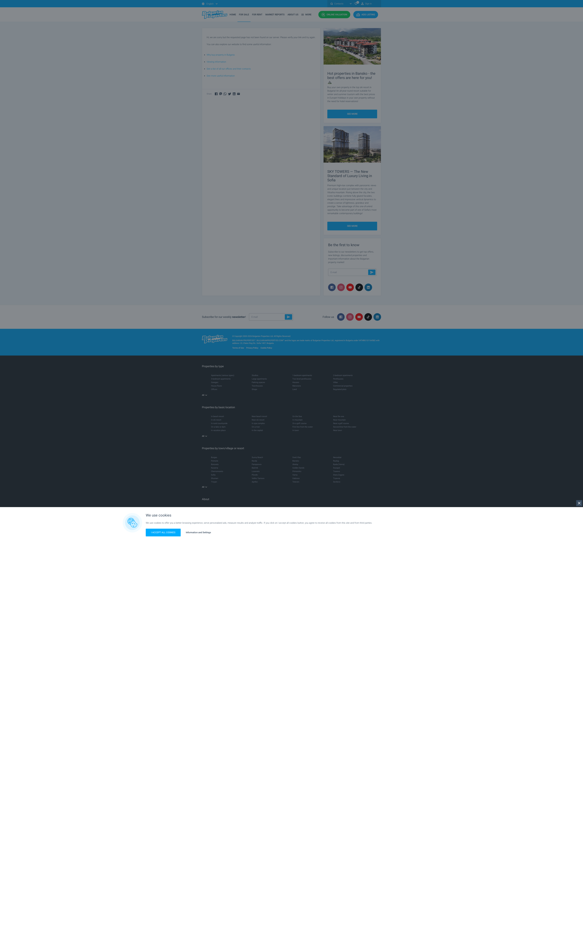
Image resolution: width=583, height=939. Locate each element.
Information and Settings (198, 532)
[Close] (579, 503)
